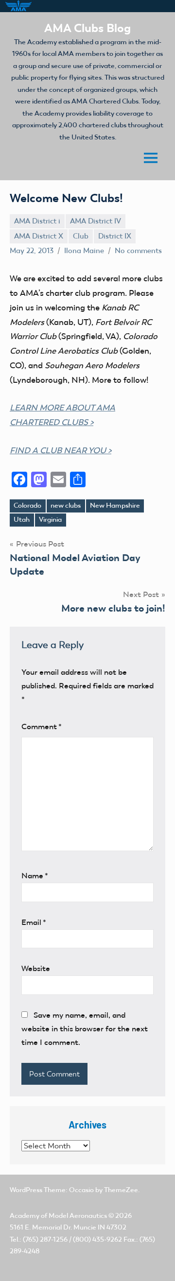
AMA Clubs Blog (87, 28)
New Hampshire (115, 505)
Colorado (27, 505)
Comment (41, 726)
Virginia (50, 519)
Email (33, 922)
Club (80, 236)
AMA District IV (95, 221)
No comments (138, 250)
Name (34, 875)
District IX (114, 236)
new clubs (66, 505)
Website (35, 968)
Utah (22, 519)
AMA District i (37, 221)
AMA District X (38, 236)
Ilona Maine (84, 250)
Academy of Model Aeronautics (58, 1216)
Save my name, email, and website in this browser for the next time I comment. (84, 1028)
